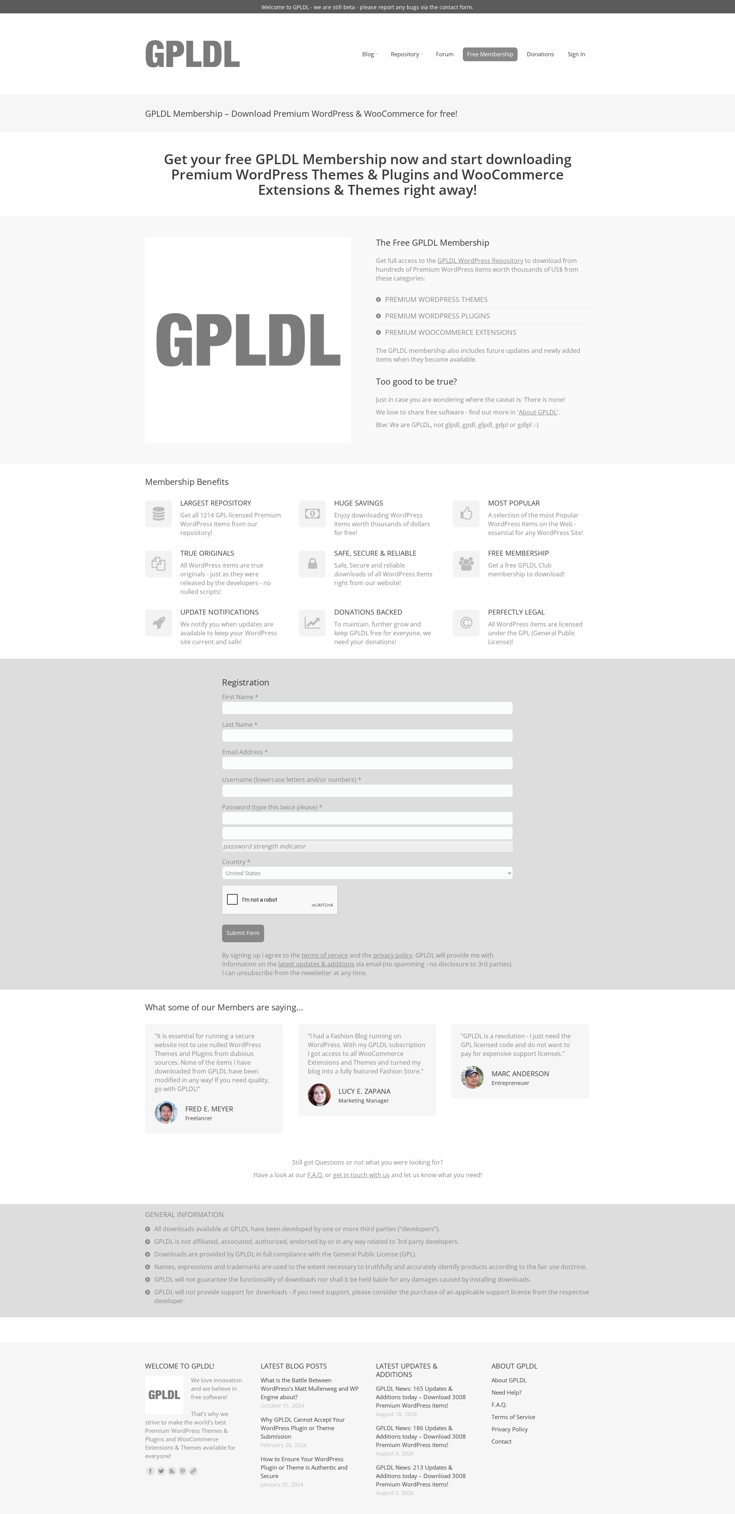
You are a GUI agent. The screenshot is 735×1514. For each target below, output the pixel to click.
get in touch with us (361, 1175)
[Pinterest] (182, 1471)
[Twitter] (161, 1471)
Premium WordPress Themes (436, 299)
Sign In (576, 54)
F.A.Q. (315, 1175)
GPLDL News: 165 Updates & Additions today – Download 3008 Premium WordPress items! (421, 1397)
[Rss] (171, 1471)
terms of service (325, 955)
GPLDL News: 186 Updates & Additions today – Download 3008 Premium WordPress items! (421, 1436)
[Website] (193, 1471)
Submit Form (243, 932)
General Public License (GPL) (374, 1254)
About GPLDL (538, 412)
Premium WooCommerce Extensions (450, 332)
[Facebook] (150, 1471)
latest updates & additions (316, 964)
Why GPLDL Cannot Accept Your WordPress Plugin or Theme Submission (303, 1428)
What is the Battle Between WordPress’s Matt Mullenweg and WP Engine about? (310, 1388)
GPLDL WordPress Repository (480, 260)
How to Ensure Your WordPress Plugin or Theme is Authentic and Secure (304, 1467)
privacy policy (392, 955)
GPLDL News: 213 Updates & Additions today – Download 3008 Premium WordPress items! (421, 1475)
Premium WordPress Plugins (437, 315)
